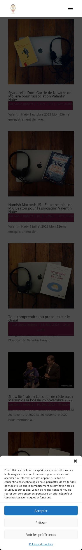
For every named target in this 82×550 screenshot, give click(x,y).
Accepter (41, 510)
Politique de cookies (41, 544)
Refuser (41, 522)
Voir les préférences (41, 534)
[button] (75, 461)
